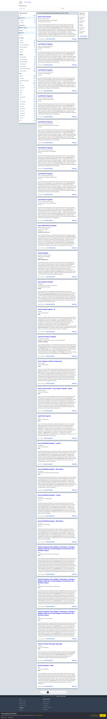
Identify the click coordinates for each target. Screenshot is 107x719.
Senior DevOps (27, 57)
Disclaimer (45, 709)
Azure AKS (27, 85)
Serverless (27, 106)
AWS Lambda (27, 108)
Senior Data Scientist (44, 17)
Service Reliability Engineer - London (49, 443)
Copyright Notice (46, 701)
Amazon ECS (27, 113)
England (27, 42)
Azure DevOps (27, 101)
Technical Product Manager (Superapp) (50, 644)
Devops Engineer (43, 253)
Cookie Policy (46, 705)
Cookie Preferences (47, 707)
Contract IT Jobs (22, 701)
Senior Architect (27, 71)
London (27, 40)
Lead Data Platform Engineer (47, 337)
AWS (27, 83)
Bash (27, 94)
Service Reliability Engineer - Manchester (50, 469)
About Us (21, 710)
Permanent (27, 17)
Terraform (27, 78)
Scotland (27, 49)
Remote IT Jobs (22, 703)
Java (27, 120)
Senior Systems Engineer (45, 282)
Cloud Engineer (27, 64)
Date (21, 35)
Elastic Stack (27, 87)
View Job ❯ (74, 39)
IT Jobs (20, 699)
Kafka (27, 92)
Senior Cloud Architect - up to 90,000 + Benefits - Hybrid (55, 388)
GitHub (27, 76)
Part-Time (27, 22)
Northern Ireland (27, 47)
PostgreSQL (27, 104)
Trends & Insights (27, 2)
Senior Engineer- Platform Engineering (50, 361)
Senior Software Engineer (27, 68)
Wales (27, 51)
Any (27, 15)
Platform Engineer (27, 61)
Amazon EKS (27, 97)
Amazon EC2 (27, 115)
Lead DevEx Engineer (44, 416)
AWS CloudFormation (27, 80)
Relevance (22, 32)
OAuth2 (27, 118)
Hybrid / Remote (27, 27)
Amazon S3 (27, 111)
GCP (27, 99)
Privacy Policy (46, 703)
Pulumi (27, 90)
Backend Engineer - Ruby (45, 665)
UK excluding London (27, 45)
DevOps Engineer (27, 59)
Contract (27, 20)
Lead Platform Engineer (45, 44)
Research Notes (22, 705)
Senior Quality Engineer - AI (46, 309)
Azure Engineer (27, 66)
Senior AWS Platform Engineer (47, 225)
